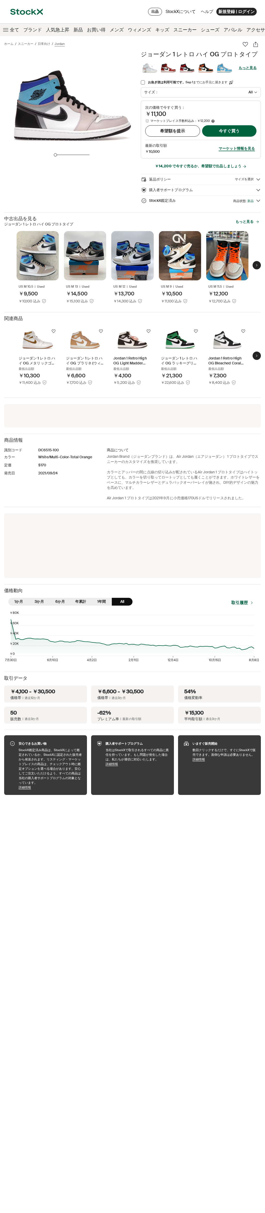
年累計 (80, 601)
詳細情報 (50, 787)
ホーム (8, 44)
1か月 (18, 601)
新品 (78, 30)
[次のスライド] (257, 265)
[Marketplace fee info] (213, 121)
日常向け (44, 44)
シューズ (210, 30)
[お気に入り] (245, 44)
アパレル (233, 30)
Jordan (60, 44)
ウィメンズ (139, 30)
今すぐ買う (229, 131)
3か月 (39, 601)
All (122, 601)
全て (14, 30)
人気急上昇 (57, 30)
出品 (155, 11)
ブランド (32, 30)
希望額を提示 (172, 131)
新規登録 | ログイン (236, 11)
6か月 (60, 601)
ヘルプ (207, 11)
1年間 (101, 601)
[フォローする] (53, 331)
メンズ (117, 30)
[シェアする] (256, 44)
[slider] (55, 154)
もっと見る (248, 67)
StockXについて (181, 13)
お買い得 (96, 30)
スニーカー (185, 30)
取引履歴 (239, 602)
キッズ (162, 30)
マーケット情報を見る (237, 148)
